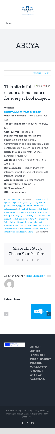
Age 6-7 (25, 202)
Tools (41, 228)
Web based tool (18, 232)
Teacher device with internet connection (21, 228)
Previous (36, 72)
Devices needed (35, 209)
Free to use (23, 212)
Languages (19, 215)
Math (39, 215)
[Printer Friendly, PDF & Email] (42, 86)
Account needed (43, 199)
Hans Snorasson (13, 199)
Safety (6, 222)
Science (13, 222)
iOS (12, 215)
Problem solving (41, 219)
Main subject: (30, 215)
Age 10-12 (8, 202)
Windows (29, 232)
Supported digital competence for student (32, 225)
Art (23, 205)
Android (13, 205)
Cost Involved (22, 209)
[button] (6, 314)
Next (46, 72)
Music (44, 215)
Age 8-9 (32, 202)
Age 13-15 (17, 202)
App (19, 205)
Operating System (26, 219)
